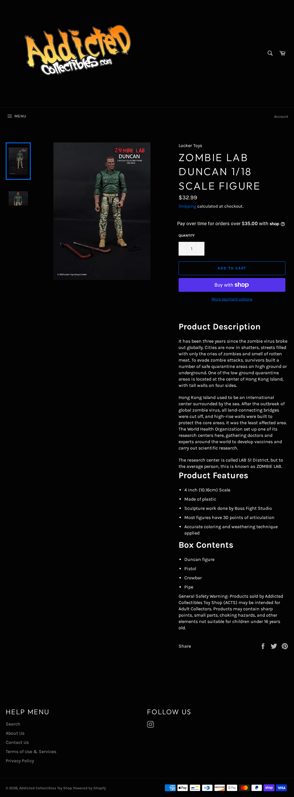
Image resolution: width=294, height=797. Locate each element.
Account (281, 116)
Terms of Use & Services (31, 751)
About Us (15, 733)
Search (13, 724)
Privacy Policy (20, 760)
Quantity (187, 235)
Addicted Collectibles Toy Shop (45, 788)
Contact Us (17, 742)
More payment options (232, 299)
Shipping (187, 206)
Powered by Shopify (89, 788)
